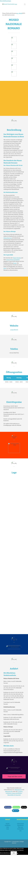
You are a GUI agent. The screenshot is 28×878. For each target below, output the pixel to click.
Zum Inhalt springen (5, 1)
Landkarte (7, 825)
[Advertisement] (14, 98)
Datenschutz (20, 823)
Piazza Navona (7, 238)
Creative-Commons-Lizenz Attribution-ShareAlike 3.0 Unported (14, 793)
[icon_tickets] (14, 64)
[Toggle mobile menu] (25, 4)
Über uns (20, 827)
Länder (8, 823)
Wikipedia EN (8, 791)
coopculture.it (14, 329)
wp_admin (19, 13)
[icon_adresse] (14, 58)
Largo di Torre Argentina (13, 259)
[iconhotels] (14, 71)
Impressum (20, 825)
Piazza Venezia (17, 258)
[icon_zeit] (14, 44)
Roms (14, 263)
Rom (5, 268)
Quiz (7, 829)
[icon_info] (14, 37)
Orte (7, 827)
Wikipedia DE (18, 789)
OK (14, 853)
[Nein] (17, 853)
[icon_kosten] (14, 51)
